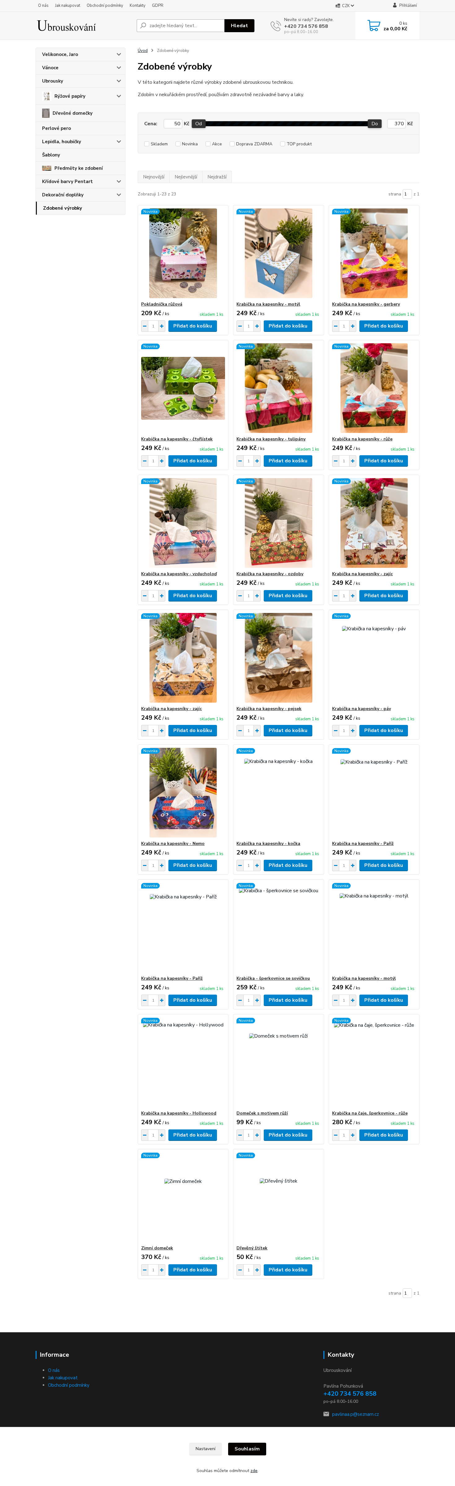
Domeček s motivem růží (262, 1113)
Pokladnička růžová (161, 304)
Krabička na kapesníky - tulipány (271, 439)
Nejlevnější (186, 177)
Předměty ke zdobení (78, 168)
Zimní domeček (157, 1248)
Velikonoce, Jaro (60, 54)
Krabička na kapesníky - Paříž (363, 843)
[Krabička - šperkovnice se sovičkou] (278, 927)
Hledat (239, 25)
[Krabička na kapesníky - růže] (374, 388)
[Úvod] (84, 26)
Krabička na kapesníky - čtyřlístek (177, 439)
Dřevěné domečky (73, 113)
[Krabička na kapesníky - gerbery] (374, 253)
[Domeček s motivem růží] (278, 1062)
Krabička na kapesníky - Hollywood (178, 1113)
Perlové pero (56, 128)
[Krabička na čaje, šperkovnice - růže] (374, 1062)
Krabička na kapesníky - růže (362, 439)
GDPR (157, 5)
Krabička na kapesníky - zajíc (362, 574)
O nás (43, 5)
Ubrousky (52, 81)
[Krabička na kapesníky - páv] (374, 658)
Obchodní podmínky (105, 5)
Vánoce (50, 68)
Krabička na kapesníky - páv (361, 709)
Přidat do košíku (192, 326)
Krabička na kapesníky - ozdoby (269, 574)
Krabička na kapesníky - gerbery (366, 304)
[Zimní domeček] (183, 1197)
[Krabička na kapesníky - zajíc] (374, 523)
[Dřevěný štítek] (278, 1197)
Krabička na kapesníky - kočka (268, 843)
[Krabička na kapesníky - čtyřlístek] (183, 388)
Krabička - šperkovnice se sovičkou (273, 978)
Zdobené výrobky (62, 208)
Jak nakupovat (67, 5)
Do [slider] (374, 123)
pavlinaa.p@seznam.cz (355, 1414)
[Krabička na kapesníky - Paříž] (374, 792)
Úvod (143, 51)
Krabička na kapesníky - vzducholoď (179, 574)
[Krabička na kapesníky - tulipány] (278, 388)
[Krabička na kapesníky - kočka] (278, 792)
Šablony (51, 155)
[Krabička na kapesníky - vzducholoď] (183, 523)
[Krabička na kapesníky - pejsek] (278, 658)
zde (254, 1471)
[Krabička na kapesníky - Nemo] (183, 792)
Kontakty (137, 5)
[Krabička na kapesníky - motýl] (278, 253)
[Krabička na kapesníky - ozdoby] (278, 523)
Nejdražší (217, 177)
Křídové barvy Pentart (67, 181)
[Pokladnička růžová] (183, 253)
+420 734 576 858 (306, 26)
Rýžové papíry (69, 96)
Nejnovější (153, 177)
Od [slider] (198, 123)
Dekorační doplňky (63, 195)
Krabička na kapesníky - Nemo (173, 843)
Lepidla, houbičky (61, 142)
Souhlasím (247, 1448)
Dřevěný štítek (251, 1248)
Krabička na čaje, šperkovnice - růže (370, 1113)
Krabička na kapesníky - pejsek (268, 709)
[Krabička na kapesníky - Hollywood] (183, 1062)
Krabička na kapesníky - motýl (268, 304)
